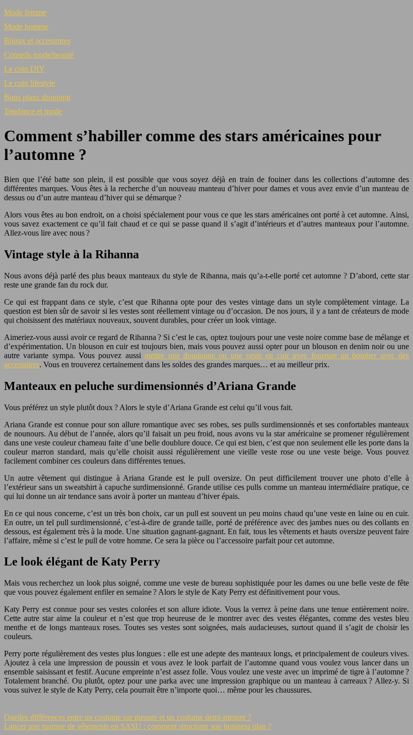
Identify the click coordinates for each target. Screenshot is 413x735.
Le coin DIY (24, 69)
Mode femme (25, 12)
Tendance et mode (33, 111)
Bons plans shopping (37, 97)
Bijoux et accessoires (37, 40)
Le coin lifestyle (29, 83)
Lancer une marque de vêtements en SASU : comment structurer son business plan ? (137, 726)
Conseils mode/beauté (39, 54)
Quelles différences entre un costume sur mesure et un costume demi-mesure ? (127, 717)
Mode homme (26, 26)
